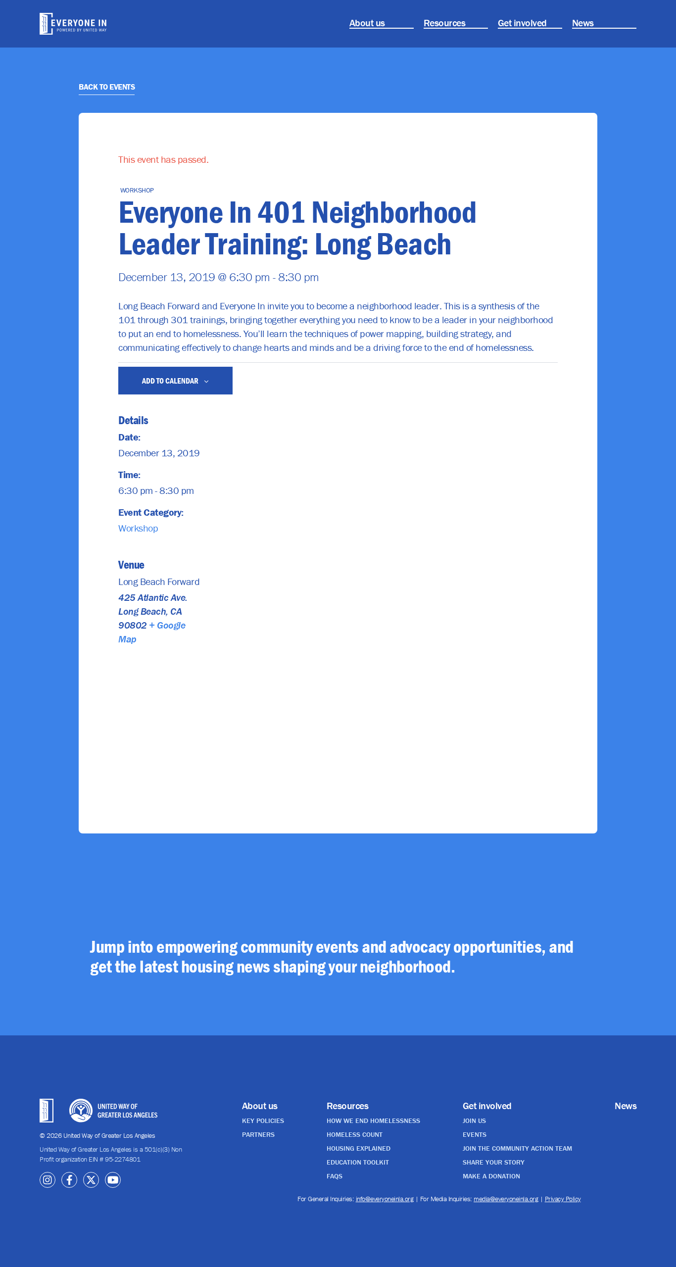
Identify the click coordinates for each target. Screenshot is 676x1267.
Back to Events (107, 87)
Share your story (494, 1162)
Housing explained (358, 1148)
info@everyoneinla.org (385, 1198)
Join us (474, 1120)
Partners (258, 1134)
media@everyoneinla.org (506, 1198)
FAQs (334, 1175)
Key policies (263, 1120)
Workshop (138, 528)
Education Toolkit (358, 1162)
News (583, 22)
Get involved (522, 22)
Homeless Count (355, 1134)
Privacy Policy (563, 1198)
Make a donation (491, 1175)
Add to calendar (171, 381)
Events (474, 1134)
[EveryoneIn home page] (85, 24)
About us (367, 22)
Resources (445, 22)
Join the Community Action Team (517, 1148)
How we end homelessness (373, 1120)
